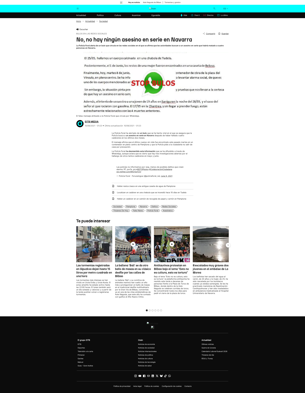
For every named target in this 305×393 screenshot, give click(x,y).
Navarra (143, 206)
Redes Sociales (169, 206)
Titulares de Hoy (120, 210)
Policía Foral (152, 210)
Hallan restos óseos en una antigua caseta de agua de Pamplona (146, 186)
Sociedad (117, 206)
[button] (228, 245)
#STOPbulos (143, 169)
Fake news (138, 210)
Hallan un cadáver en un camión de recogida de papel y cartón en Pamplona (151, 199)
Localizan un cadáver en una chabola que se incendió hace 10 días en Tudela (151, 192)
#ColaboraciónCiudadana (160, 169)
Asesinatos (168, 210)
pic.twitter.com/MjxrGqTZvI (129, 172)
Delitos (154, 206)
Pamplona (130, 206)
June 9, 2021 (166, 176)
